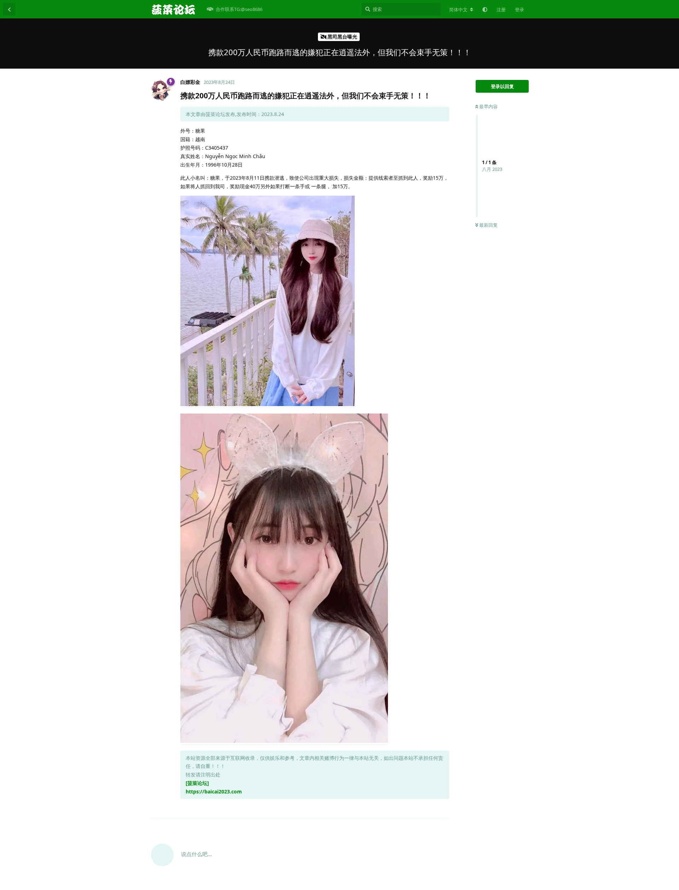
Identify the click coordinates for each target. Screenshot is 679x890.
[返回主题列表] (9, 9)
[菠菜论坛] (197, 783)
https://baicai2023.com (214, 791)
